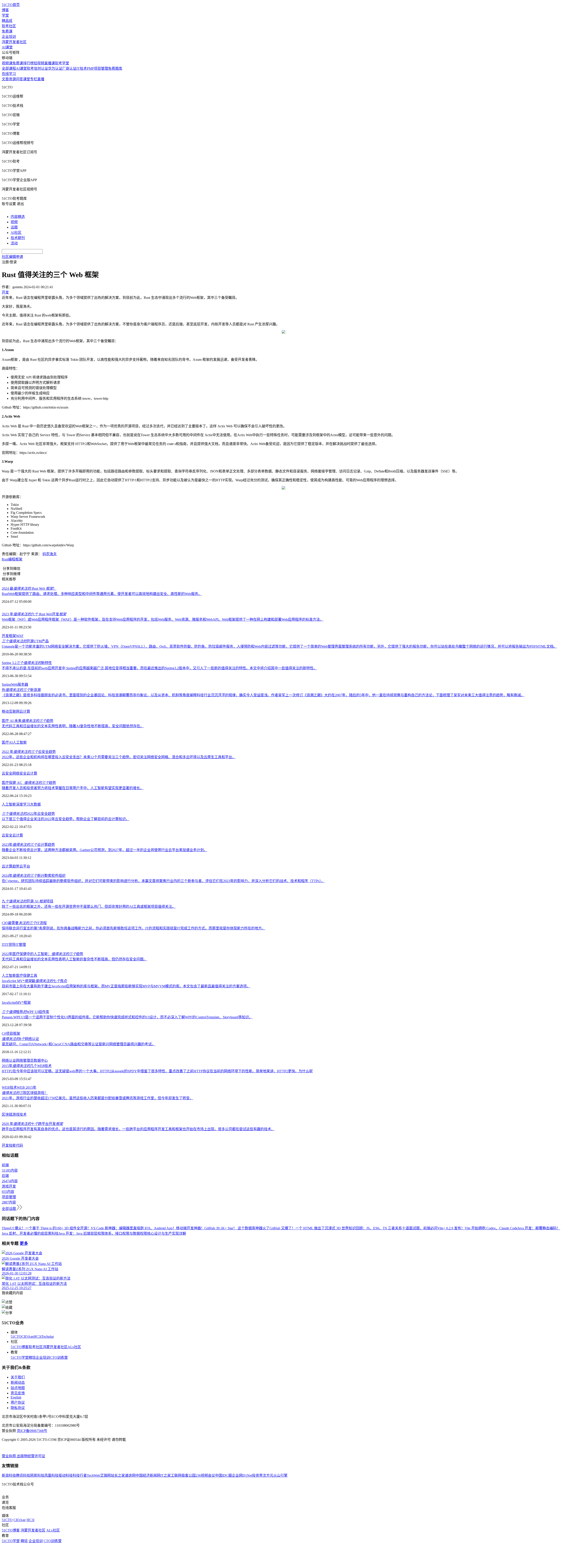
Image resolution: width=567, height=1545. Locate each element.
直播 (40, 79)
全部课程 (9, 68)
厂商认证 (69, 68)
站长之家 (118, 1475)
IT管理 (21, 944)
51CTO (16, 1336)
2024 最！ (29, 588)
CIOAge (27, 1336)
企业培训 (9, 36)
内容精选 (18, 217)
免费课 (7, 31)
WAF (19, 636)
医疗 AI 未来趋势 (27, 721)
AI (11, 742)
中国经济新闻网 (148, 1475)
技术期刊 (18, 238)
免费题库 (115, 68)
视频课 (7, 63)
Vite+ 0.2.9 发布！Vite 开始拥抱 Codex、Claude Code (477, 1228)
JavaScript (9, 1002)
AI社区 (16, 232)
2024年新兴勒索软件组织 (34, 875)
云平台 (24, 866)
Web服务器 (19, 684)
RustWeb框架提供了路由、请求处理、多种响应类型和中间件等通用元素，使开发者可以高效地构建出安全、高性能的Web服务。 (102, 594)
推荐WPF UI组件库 (25, 1012)
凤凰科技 (51, 1475)
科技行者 (80, 1475)
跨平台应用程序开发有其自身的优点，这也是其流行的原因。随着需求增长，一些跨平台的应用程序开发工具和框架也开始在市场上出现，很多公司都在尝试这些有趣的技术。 (138, 1129)
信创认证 (41, 68)
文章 (5, 79)
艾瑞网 (105, 1475)
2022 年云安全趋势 (29, 752)
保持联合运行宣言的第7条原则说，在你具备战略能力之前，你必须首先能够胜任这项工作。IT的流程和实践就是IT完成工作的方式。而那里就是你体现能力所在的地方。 (133, 928)
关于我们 (18, 1377)
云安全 (7, 773)
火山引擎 (280, 1475)
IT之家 (165, 1475)
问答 (19, 79)
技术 (23, 1114)
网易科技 (37, 1475)
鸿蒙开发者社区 (14, 42)
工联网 (176, 1475)
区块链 (7, 1114)
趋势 (15, 866)
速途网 (130, 1475)
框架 (18, 559)
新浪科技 (9, 1475)
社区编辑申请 (12, 257)
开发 (5, 636)
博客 (5, 10)
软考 (30, 68)
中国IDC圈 (223, 1475)
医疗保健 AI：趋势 (29, 783)
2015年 (30, 1087)
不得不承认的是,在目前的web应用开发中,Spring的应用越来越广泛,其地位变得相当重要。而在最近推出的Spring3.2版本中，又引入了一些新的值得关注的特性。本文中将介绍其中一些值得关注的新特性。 (159, 668)
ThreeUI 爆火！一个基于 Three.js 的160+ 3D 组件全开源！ (46, 1228)
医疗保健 (23, 975)
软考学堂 (62, 63)
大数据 (35, 804)
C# (4, 1033)
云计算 (24, 711)
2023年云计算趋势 (28, 844)
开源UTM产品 (25, 641)
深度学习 (23, 804)
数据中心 (41, 1060)
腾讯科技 (23, 1475)
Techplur (47, 1336)
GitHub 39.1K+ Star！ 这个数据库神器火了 (237, 1228)
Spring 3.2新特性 (27, 663)
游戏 (15, 1114)
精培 (32, 1357)
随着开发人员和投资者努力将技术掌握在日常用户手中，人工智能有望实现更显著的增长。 (73, 788)
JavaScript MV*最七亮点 (34, 981)
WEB (21, 1087)
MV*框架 (23, 1002)
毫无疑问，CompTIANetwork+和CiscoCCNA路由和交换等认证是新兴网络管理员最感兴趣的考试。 (78, 1044)
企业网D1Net (242, 1475)
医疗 (5, 742)
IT (3, 944)
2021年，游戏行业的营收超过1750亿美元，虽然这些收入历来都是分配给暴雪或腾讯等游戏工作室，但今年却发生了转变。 (97, 1098)
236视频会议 (205, 1475)
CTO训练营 (59, 1357)
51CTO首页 (11, 5)
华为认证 (55, 68)
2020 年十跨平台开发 (32, 1124)
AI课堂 (7, 47)
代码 (19, 1145)
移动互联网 (10, 711)
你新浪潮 (21, 690)
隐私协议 (18, 1408)
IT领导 (10, 944)
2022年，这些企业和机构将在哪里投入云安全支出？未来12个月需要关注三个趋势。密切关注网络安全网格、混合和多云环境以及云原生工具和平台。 (119, 757)
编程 (11, 559)
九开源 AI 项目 (27, 901)
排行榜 (28, 63)
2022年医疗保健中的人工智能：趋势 (42, 954)
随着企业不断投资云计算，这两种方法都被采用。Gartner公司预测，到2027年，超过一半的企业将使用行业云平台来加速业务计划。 (104, 850)
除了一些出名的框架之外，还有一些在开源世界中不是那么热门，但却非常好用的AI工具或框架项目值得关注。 (89, 906)
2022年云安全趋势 (28, 814)
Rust (5, 559)
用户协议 (18, 1402)
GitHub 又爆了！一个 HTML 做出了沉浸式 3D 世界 (309, 1228)
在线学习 (9, 74)
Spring (6, 684)
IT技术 (81, 68)
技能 (12, 1145)
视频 (14, 222)
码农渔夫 (50, 554)
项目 (9, 1033)
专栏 (33, 79)
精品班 (7, 21)
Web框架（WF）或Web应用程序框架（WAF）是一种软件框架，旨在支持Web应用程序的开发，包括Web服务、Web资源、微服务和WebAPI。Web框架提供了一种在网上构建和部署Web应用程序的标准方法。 (162, 619)
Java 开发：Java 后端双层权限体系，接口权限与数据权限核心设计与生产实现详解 (122, 1233)
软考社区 (9, 26)
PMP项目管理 (97, 68)
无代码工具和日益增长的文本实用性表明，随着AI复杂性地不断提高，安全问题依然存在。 (73, 726)
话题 (14, 227)
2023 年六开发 (34, 614)
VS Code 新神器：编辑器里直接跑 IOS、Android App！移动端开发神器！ (147, 1228)
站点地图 (18, 1388)
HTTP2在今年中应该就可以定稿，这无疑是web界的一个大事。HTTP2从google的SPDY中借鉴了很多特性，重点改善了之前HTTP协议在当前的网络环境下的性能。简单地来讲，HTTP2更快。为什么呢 (157, 1071)
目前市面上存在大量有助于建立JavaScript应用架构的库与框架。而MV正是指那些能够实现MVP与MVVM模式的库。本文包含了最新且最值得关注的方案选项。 (126, 986)
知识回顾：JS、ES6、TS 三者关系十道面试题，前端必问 (393, 1228)
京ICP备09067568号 (32, 1431)
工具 (33, 975)
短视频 (39, 63)
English (16, 1397)
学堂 (5, 15)
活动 (14, 243)
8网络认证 (20, 1039)
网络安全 (19, 773)
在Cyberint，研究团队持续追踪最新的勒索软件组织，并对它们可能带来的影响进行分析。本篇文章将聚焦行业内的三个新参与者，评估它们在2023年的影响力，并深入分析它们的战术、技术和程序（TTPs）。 (163, 881)
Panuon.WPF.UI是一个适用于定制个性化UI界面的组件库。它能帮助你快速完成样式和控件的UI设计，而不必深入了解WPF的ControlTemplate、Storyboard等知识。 (127, 1017)
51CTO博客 (20, 1347)
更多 (24, 1243)
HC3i (37, 1336)
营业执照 (9, 1456)
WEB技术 (9, 1087)
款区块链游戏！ (25, 1093)
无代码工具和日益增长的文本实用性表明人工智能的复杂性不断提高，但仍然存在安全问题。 (74, 959)
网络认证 (9, 1060)
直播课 (49, 63)
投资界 (257, 1475)
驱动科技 (65, 1475)
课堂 (26, 79)
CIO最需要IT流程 (24, 923)
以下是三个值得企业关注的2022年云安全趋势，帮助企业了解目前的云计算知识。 (65, 819)
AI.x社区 (74, 1347)
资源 (12, 79)
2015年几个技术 (27, 1066)
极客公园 (188, 1475)
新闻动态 (18, 1382)
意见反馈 (18, 1393)
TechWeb (93, 1475)
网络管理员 (25, 1060)
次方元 (268, 1475)
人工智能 (20, 742)
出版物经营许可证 (31, 1456)
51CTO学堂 (20, 1357)
